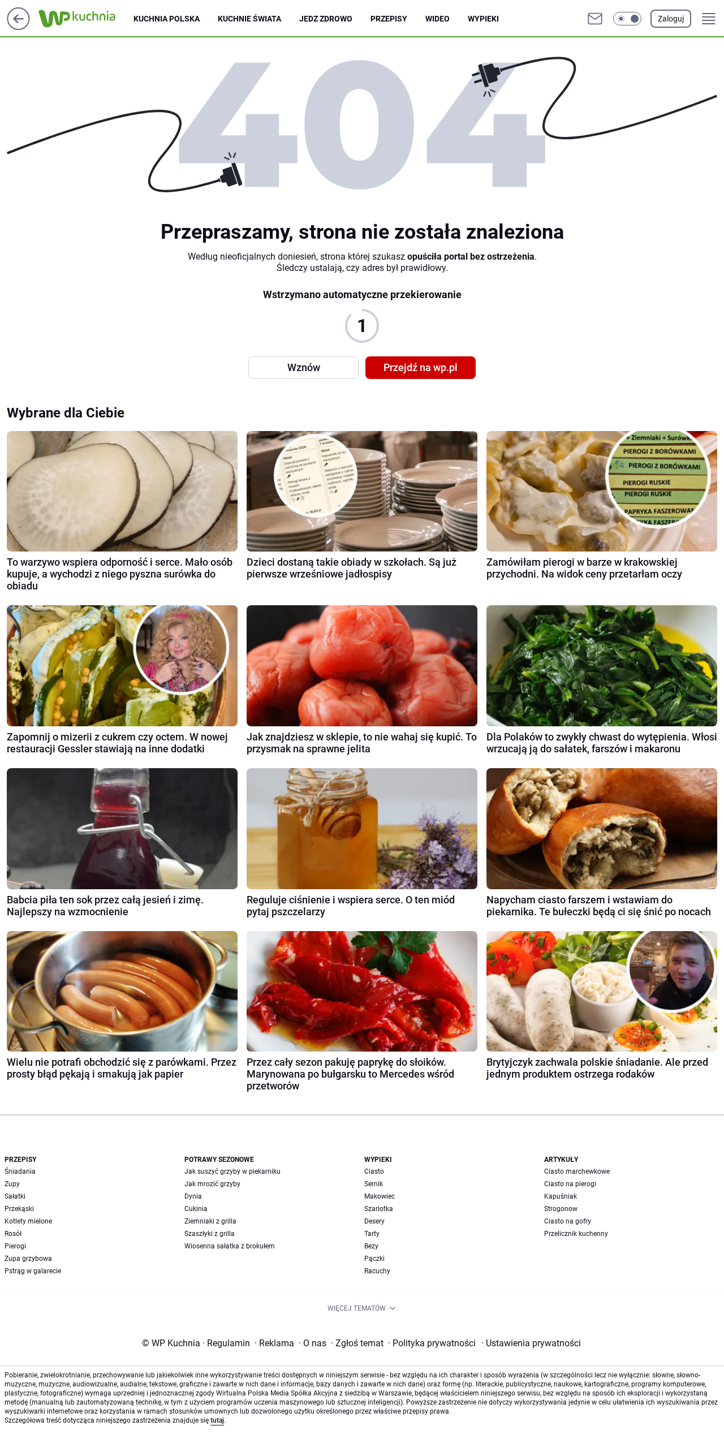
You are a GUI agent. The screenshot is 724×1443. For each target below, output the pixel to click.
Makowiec (379, 1196)
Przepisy (388, 18)
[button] (627, 18)
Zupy (12, 1184)
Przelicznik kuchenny (576, 1234)
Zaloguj (671, 18)
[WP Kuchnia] (85, 18)
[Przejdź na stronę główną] (18, 26)
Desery (374, 1221)
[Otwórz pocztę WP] (595, 19)
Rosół (13, 1234)
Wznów (303, 367)
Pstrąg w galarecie (33, 1271)
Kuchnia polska (166, 18)
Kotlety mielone (28, 1221)
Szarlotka (378, 1209)
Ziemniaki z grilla (210, 1221)
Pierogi (15, 1246)
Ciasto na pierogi (570, 1184)
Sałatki (15, 1196)
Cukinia (196, 1209)
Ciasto (374, 1171)
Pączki (374, 1259)
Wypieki (483, 18)
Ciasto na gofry (567, 1221)
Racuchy (377, 1271)
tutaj (217, 1420)
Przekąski (19, 1209)
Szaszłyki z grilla (209, 1234)
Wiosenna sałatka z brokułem (229, 1246)
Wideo (437, 18)
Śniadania (20, 1171)
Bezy (371, 1246)
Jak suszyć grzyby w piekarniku (232, 1171)
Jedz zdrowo (325, 18)
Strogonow (561, 1209)
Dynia (193, 1196)
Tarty (372, 1234)
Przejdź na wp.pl (420, 367)
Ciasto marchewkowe (577, 1171)
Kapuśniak (560, 1196)
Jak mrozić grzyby (212, 1184)
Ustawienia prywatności (531, 1343)
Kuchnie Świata (249, 18)
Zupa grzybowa (28, 1259)
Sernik (373, 1184)
